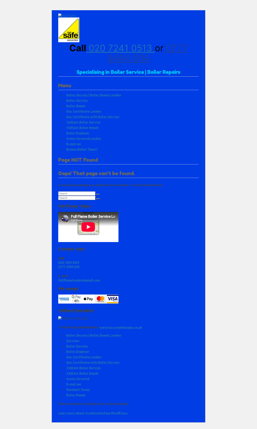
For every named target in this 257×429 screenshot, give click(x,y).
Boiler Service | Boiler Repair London (93, 95)
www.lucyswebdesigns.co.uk (120, 327)
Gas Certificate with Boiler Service (92, 116)
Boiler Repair (76, 106)
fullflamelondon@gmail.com (79, 280)
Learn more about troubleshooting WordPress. (93, 413)
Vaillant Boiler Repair (82, 127)
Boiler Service (77, 100)
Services (72, 340)
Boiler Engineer (77, 133)
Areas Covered (77, 378)
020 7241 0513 (120, 47)
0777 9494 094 (147, 53)
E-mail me (73, 144)
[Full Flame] (67, 15)
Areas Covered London (83, 138)
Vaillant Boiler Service (83, 122)
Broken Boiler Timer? (82, 149)
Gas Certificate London (83, 111)
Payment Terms (78, 389)
